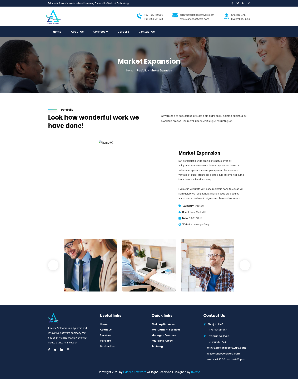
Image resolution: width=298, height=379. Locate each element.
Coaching (75, 284)
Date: (185, 218)
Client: (186, 212)
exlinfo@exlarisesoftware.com (197, 14)
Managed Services (164, 335)
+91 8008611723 (216, 342)
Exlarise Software (134, 372)
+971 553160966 (153, 14)
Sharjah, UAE (215, 324)
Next (245, 265)
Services (105, 335)
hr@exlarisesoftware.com (223, 353)
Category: (188, 205)
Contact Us (107, 346)
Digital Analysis (139, 279)
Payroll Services (162, 340)
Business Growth (82, 279)
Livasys (195, 372)
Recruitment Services (166, 329)
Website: (187, 224)
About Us (106, 329)
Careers (105, 340)
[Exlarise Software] (53, 16)
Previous (53, 265)
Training (157, 346)
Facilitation (134, 284)
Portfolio (142, 70)
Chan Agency (197, 279)
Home (129, 70)
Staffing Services (163, 324)
